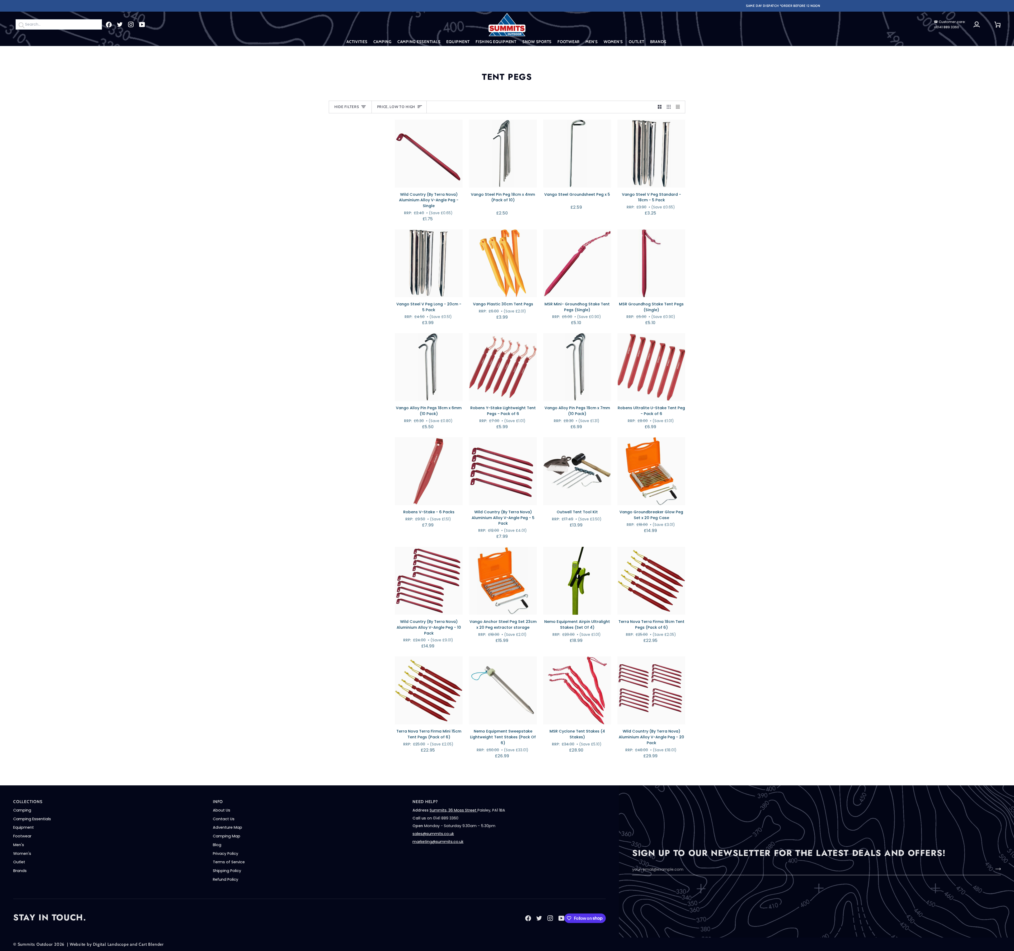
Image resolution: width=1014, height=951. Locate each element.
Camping (22, 810)
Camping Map (226, 836)
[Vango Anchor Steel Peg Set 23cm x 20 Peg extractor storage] (503, 581)
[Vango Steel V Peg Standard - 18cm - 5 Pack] (651, 154)
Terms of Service (229, 862)
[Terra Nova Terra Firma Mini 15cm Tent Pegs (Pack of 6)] (429, 690)
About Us (221, 810)
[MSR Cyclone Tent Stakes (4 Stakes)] (577, 690)
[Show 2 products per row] (659, 107)
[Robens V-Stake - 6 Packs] (429, 471)
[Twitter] (120, 24)
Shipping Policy (227, 870)
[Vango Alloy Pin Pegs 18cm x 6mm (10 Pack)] (429, 367)
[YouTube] (142, 24)
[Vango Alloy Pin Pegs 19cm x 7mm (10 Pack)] (577, 367)
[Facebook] (109, 24)
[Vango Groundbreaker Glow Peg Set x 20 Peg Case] (651, 471)
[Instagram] (131, 24)
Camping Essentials (32, 819)
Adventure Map (227, 827)
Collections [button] (28, 801)
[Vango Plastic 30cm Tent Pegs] (503, 263)
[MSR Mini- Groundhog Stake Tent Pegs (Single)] (577, 263)
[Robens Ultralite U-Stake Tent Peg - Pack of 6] (651, 367)
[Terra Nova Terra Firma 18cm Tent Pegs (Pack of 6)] (651, 581)
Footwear (22, 836)
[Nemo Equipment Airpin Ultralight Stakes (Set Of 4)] (577, 581)
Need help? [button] (425, 801)
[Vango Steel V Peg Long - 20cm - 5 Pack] (429, 263)
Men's (18, 844)
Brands (20, 870)
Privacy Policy (225, 853)
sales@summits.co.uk (433, 833)
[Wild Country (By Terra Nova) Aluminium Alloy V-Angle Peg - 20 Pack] (651, 690)
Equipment (23, 827)
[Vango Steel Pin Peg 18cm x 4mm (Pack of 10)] (503, 154)
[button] (357, 42)
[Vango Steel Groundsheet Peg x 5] (577, 154)
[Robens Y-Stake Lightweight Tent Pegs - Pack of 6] (503, 367)
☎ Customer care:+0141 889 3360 (950, 24)
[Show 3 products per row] (668, 107)
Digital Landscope (111, 944)
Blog (217, 844)
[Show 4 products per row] (679, 107)
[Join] (996, 869)
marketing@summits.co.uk (437, 841)
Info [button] (218, 801)
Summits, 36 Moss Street (453, 810)
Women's (22, 853)
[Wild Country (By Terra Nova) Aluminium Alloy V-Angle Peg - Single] (429, 154)
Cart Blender (151, 944)
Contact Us (223, 819)
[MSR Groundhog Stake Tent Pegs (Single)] (651, 263)
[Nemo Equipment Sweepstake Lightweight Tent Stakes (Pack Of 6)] (503, 690)
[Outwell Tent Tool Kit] (577, 471)
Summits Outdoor (35, 944)
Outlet (19, 862)
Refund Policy (225, 879)
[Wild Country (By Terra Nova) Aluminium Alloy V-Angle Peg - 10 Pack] (429, 581)
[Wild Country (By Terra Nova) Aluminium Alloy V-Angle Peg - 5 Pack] (503, 471)
